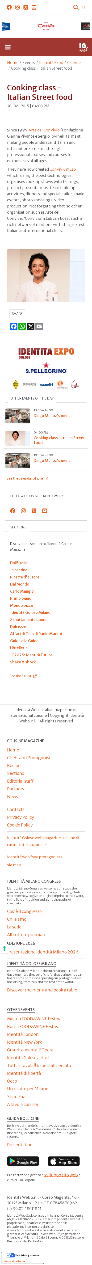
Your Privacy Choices (27, 1255)
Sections (18, 527)
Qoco (12, 1081)
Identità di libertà (24, 1073)
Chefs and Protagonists (30, 757)
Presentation (20, 1144)
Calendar (75, 62)
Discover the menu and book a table (42, 990)
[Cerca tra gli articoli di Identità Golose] (76, 7)
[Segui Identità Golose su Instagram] (17, 7)
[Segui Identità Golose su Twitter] (25, 7)
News (12, 796)
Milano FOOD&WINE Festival (35, 1018)
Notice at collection (15, 1261)
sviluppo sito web (61, 1174)
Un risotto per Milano (27, 1089)
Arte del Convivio (44, 130)
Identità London (23, 1034)
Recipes (14, 765)
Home (12, 62)
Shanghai (17, 1096)
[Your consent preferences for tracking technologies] (4, 948)
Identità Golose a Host (28, 1057)
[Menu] (8, 47)
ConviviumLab (63, 169)
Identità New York (24, 1042)
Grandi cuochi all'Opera (30, 1050)
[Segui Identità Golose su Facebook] (9, 7)
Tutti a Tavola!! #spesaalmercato (39, 1065)
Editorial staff (20, 781)
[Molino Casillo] (46, 26)
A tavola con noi (22, 1104)
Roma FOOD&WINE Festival (34, 1026)
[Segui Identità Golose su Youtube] (34, 7)
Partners (15, 789)
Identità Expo (51, 62)
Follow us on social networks (38, 496)
